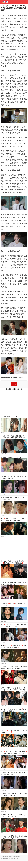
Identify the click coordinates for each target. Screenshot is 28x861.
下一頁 (14, 384)
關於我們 (3, 858)
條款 (12, 858)
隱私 (14, 858)
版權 (17, 858)
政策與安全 (7, 858)
